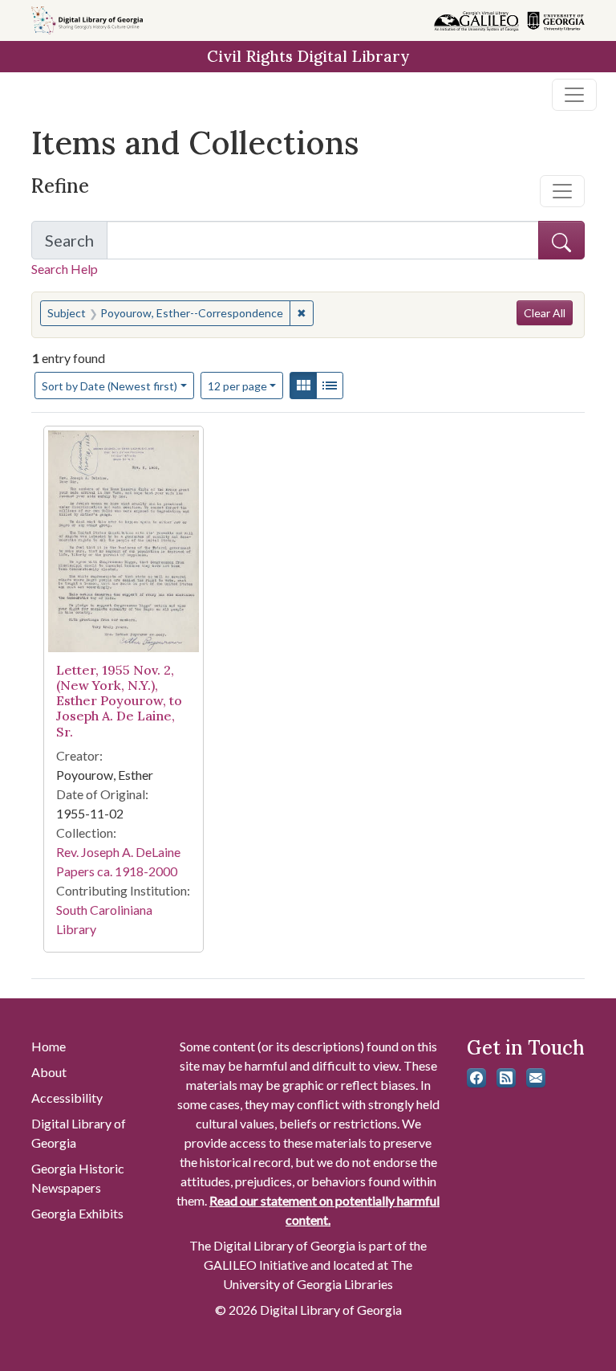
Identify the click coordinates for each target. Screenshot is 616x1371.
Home (48, 1046)
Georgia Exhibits (77, 1213)
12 (237, 385)
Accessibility (67, 1097)
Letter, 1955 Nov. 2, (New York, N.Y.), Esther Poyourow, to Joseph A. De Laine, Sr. (119, 701)
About (49, 1071)
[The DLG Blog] (506, 1077)
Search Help (64, 268)
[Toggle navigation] (574, 95)
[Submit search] (561, 240)
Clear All (544, 313)
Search (76, 245)
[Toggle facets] (562, 191)
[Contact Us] (535, 1077)
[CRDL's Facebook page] (476, 1077)
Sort (109, 386)
